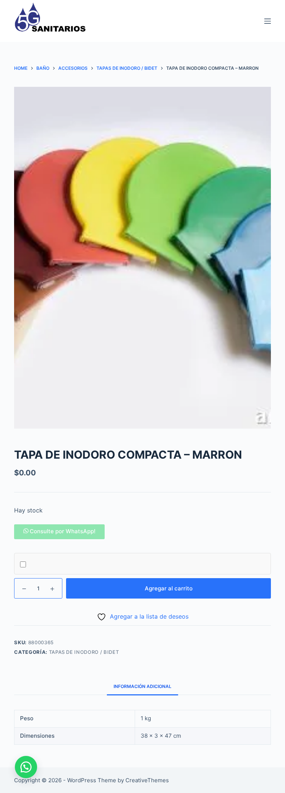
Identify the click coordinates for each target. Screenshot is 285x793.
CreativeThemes (147, 780)
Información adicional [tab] (142, 686)
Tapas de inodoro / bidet (84, 652)
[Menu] (267, 21)
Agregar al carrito (169, 588)
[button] (59, 531)
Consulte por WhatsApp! (62, 531)
